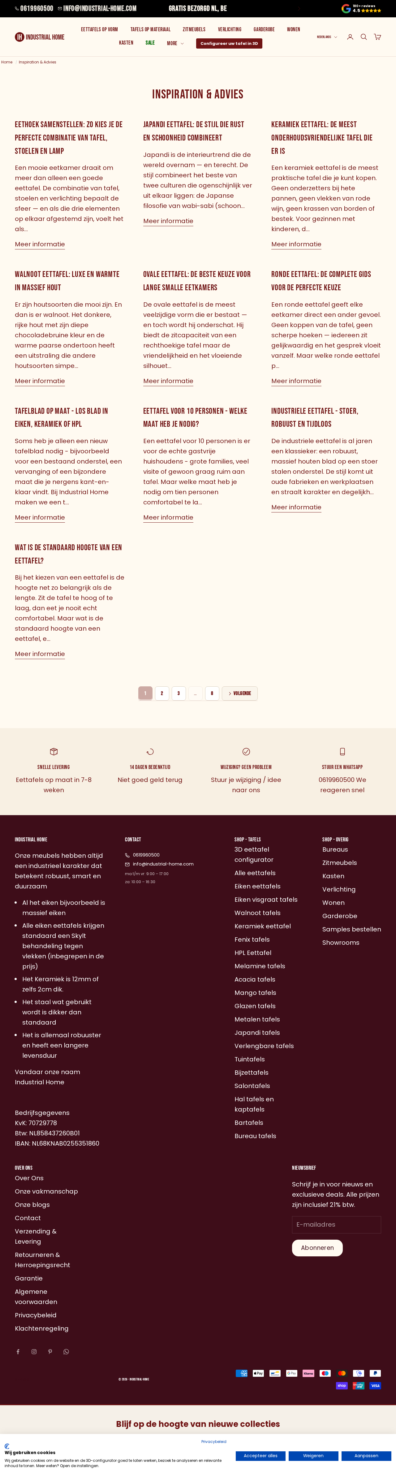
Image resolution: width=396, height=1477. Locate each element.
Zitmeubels (194, 29)
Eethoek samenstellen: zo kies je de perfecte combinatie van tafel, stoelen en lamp (69, 138)
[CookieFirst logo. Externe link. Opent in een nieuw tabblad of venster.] (7, 1446)
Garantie (29, 1278)
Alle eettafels (255, 873)
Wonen (293, 29)
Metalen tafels (257, 1019)
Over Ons (29, 1178)
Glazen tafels (255, 1006)
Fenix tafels (252, 939)
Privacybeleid (213, 1441)
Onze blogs (32, 1204)
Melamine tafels (260, 966)
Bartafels (249, 1122)
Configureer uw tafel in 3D (229, 43)
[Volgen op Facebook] (18, 1352)
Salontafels (252, 1086)
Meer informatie (40, 244)
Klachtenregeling (42, 1328)
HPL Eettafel (253, 952)
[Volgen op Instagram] (34, 1352)
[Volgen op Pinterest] (50, 1352)
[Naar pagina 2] (240, 693)
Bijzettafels (252, 1072)
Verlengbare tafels (264, 1046)
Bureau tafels (255, 1136)
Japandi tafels (257, 1032)
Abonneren (317, 1248)
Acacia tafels (255, 979)
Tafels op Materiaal (150, 29)
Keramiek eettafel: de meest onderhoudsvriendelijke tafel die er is (322, 138)
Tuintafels (250, 1059)
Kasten (126, 43)
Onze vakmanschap (46, 1191)
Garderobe (264, 29)
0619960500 (37, 8)
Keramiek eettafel (263, 926)
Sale (150, 43)
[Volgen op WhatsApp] (66, 1352)
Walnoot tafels (258, 913)
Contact (28, 1218)
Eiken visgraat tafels (266, 899)
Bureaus (335, 849)
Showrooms (340, 942)
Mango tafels (255, 992)
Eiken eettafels (258, 886)
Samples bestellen (351, 929)
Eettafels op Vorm (99, 29)
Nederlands (324, 37)
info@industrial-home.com (99, 8)
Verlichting (230, 29)
